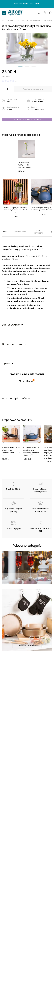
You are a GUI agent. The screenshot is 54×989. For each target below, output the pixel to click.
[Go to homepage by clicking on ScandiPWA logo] (15, 13)
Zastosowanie (20, 231)
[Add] (11, 89)
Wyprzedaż (27, 580)
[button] (27, 48)
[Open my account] (44, 12)
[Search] (39, 12)
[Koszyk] (50, 12)
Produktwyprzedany (33, 89)
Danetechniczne (38, 231)
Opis (5, 231)
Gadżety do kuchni (27, 645)
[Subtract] (4, 89)
